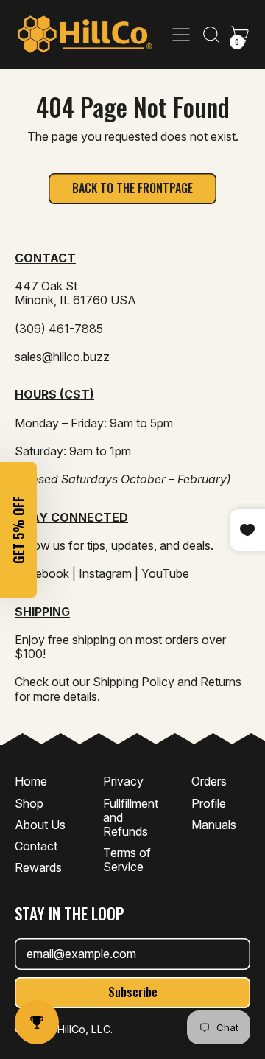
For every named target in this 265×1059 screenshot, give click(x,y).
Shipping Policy (133, 681)
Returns (220, 681)
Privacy (123, 781)
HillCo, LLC (83, 1029)
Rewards (38, 867)
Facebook (42, 573)
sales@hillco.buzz (62, 356)
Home (31, 781)
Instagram (105, 573)
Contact (36, 846)
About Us (40, 824)
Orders (209, 781)
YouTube (165, 573)
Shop (29, 803)
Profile (208, 803)
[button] (210, 34)
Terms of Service (127, 859)
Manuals (213, 824)
